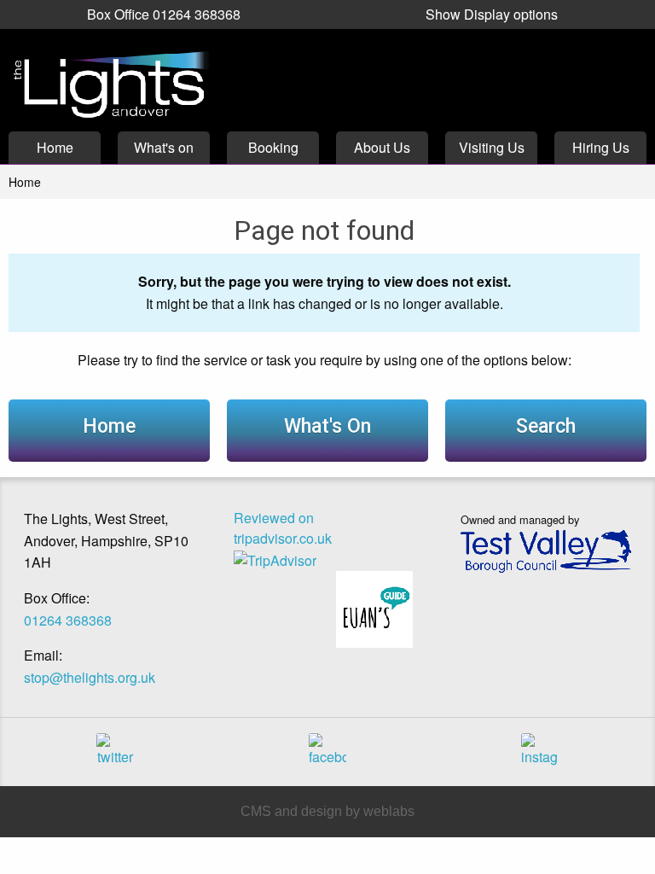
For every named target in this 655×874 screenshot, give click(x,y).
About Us (382, 147)
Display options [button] (492, 14)
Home (55, 147)
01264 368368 (68, 620)
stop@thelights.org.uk (89, 677)
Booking (273, 147)
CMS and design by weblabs (327, 811)
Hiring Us (600, 147)
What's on (164, 147)
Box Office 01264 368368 (164, 14)
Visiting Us (492, 147)
